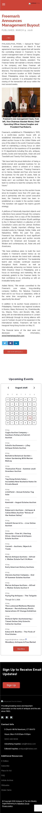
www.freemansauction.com (13, 335)
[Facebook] (3, 718)
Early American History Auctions (19, 567)
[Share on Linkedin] (16, 343)
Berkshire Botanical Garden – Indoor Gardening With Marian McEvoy (19, 458)
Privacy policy (7, 806)
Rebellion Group (23, 803)
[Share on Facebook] (10, 343)
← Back (8, 38)
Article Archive (7, 780)
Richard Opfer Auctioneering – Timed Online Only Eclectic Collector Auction (19, 621)
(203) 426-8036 (11, 739)
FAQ (3, 775)
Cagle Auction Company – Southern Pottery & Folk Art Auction (17, 435)
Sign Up (11, 685)
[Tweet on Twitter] (5, 343)
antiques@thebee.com (28, 749)
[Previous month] (8, 387)
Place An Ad (6, 770)
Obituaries (5, 785)
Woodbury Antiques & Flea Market (20, 642)
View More (21, 649)
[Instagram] (12, 718)
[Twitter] (8, 718)
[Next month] (34, 387)
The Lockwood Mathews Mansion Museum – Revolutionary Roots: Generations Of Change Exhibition (20, 608)
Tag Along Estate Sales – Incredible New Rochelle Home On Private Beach (21, 481)
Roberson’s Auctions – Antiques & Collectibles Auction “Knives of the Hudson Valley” (20, 512)
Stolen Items (6, 790)
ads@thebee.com (29, 744)
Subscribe (5, 766)
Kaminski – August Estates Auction (20, 502)
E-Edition (5, 761)
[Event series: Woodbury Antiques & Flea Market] (26, 639)
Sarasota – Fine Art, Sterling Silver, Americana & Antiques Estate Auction (18, 536)
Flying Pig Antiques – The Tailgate (21, 596)
